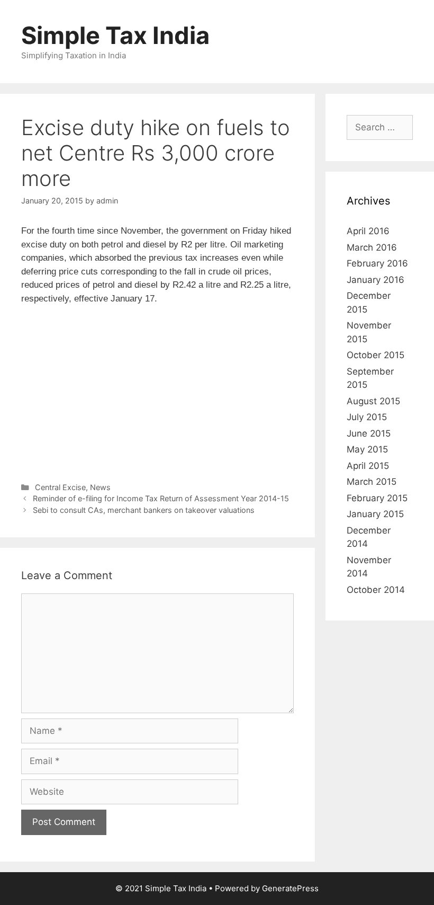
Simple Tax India (115, 35)
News (100, 487)
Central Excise (60, 487)
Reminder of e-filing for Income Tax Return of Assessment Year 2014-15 (161, 498)
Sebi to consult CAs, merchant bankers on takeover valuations (144, 509)
